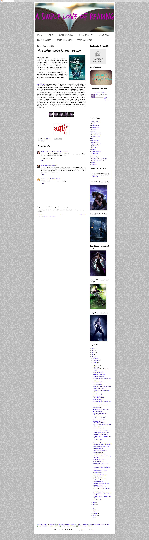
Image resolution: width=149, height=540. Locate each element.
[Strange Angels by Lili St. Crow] (68, 526)
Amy (96, 94)
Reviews (43, 141)
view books (107, 100)
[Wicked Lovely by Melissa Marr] (84, 526)
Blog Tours (94, 123)
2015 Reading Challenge (100, 92)
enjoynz (82, 529)
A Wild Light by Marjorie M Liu (100, 474)
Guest (92, 138)
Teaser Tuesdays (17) (98, 399)
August (95, 367)
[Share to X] (58, 139)
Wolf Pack (93, 162)
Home (39, 35)
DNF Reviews (94, 129)
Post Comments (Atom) (49, 216)
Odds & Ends (94, 147)
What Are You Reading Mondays (99, 158)
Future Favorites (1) (98, 481)
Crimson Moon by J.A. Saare (100, 470)
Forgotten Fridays (95, 133)
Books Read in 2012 (64, 40)
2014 (93, 348)
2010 (93, 356)
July (94, 502)
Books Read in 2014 (66, 35)
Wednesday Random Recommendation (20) (99, 396)
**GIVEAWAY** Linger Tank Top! (100, 434)
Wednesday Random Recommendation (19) (99, 422)
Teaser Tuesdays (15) (98, 461)
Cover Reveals (95, 125)
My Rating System (86, 35)
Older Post (82, 214)
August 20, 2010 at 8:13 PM (61, 151)
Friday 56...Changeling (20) (99, 417)
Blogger (93, 529)
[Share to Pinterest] (61, 139)
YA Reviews (94, 164)
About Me (50, 35)
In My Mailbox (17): (97, 439)
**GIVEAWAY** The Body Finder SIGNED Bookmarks (100, 464)
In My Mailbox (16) (97, 472)
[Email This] (55, 139)
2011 (93, 354)
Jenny (42, 165)
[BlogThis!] (56, 139)
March (94, 511)
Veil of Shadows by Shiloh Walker (101, 409)
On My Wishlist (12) (97, 477)
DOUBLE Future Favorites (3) (100, 419)
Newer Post (40, 214)
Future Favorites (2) (98, 448)
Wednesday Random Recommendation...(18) (99, 453)
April (94, 508)
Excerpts (93, 131)
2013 (93, 350)
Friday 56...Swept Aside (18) (100, 479)
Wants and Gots (95, 157)
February (95, 513)
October (95, 362)
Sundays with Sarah (96, 151)
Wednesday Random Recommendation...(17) (99, 486)
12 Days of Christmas (96, 121)
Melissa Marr (95, 176)
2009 (93, 517)
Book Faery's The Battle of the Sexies (102, 488)
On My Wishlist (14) (97, 411)
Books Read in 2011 (84, 40)
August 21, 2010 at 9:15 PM (53, 178)
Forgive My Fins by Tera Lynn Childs (102, 386)
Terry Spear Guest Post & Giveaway (101, 430)
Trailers (93, 155)
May (94, 506)
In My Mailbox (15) (97, 499)
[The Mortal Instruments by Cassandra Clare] (48, 526)
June (94, 504)
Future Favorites (95, 136)
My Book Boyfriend (96, 144)
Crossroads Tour (95, 127)
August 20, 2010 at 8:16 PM (51, 165)
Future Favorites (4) (98, 394)
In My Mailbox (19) (97, 382)
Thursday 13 (94, 153)
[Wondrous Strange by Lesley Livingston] (98, 524)
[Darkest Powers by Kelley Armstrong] (65, 524)
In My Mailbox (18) (97, 407)
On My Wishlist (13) (97, 442)
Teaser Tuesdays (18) (98, 372)
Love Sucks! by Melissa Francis (100, 405)
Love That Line (95, 142)
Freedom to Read (95, 134)
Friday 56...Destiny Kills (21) (100, 388)
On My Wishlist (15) (97, 384)
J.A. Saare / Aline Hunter (47, 151)
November (95, 360)
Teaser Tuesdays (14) (98, 491)
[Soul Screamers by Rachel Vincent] (46, 524)
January (95, 515)
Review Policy (104, 35)
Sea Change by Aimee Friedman (101, 483)
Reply (42, 160)
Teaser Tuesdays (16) (98, 428)
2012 (93, 352)
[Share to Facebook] (59, 139)
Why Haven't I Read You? (97, 160)
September (96, 365)
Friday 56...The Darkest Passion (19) (102, 444)
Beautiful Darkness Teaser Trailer (101, 446)
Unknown (43, 178)
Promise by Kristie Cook (98, 376)
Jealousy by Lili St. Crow (99, 459)
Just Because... (95, 140)
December (95, 358)
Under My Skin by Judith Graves (101, 432)
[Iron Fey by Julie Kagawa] (81, 524)
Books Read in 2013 (44, 40)
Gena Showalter (41, 84)
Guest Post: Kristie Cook (99, 374)
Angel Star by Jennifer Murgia (100, 450)
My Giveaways (95, 145)
